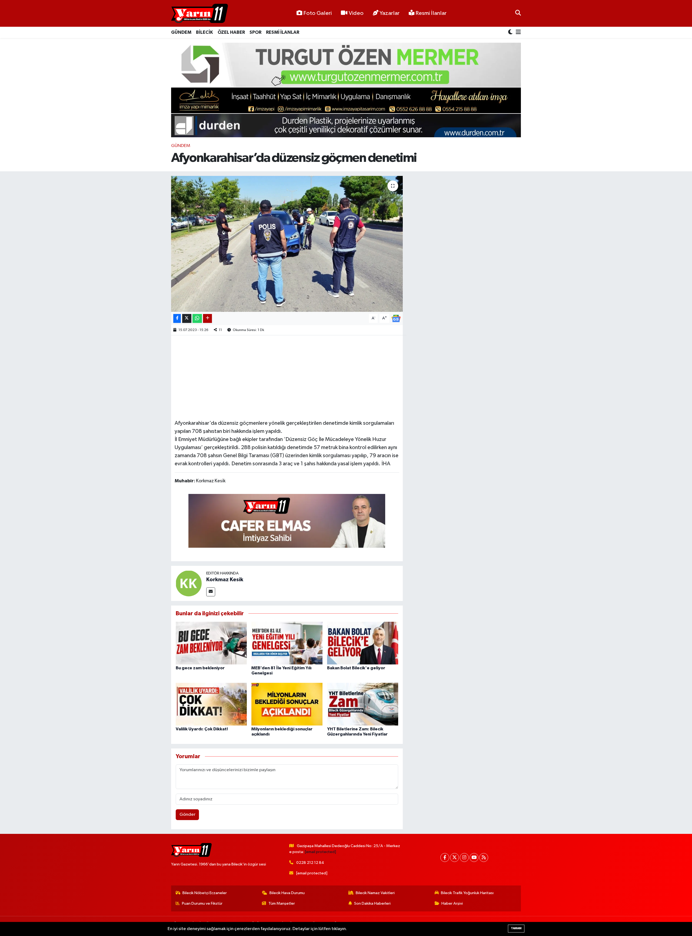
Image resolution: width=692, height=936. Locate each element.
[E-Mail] (210, 591)
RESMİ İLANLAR (282, 32)
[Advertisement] (286, 376)
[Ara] (518, 13)
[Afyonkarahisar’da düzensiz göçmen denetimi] (287, 244)
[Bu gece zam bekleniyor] (211, 643)
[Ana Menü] (517, 32)
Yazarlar (390, 13)
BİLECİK (204, 32)
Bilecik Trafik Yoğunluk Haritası (467, 893)
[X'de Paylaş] (186, 318)
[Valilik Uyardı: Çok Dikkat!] (211, 704)
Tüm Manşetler (281, 903)
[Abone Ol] (396, 318)
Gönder (187, 814)
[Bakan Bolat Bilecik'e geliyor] (362, 643)
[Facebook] (444, 857)
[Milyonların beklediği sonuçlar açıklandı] (286, 704)
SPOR (255, 32)
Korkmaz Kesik (224, 579)
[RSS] (483, 857)
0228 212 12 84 (310, 863)
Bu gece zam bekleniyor (200, 668)
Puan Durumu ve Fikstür (202, 903)
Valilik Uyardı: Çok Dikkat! (202, 729)
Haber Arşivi (452, 903)
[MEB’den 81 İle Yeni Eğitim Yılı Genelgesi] (286, 643)
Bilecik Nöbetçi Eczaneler (204, 893)
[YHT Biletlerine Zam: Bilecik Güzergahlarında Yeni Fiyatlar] (362, 704)
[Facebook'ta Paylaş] (177, 318)
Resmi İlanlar (430, 13)
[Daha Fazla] (207, 318)
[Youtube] (474, 857)
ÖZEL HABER (231, 32)
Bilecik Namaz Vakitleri (375, 893)
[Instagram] (464, 857)
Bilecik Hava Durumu (287, 893)
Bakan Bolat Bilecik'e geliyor (356, 668)
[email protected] (320, 852)
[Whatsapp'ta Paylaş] (197, 318)
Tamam (516, 928)
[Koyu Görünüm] (511, 32)
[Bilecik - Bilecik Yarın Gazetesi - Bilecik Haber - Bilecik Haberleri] (199, 13)
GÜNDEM (181, 32)
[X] (454, 857)
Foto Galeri (317, 13)
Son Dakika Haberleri (372, 903)
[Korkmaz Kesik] (189, 583)
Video (356, 13)
